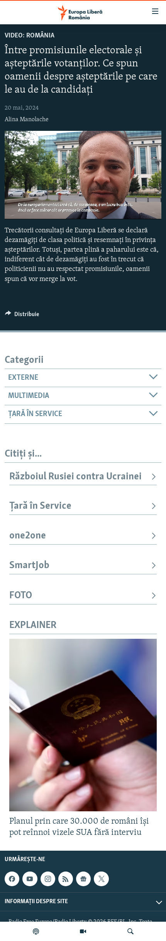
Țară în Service (40, 506)
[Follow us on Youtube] (29, 879)
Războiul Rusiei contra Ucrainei (75, 477)
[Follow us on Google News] (83, 879)
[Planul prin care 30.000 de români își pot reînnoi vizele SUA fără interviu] (83, 725)
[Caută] (130, 931)
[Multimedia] (83, 931)
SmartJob (29, 565)
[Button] (22, 316)
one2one (27, 536)
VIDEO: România (29, 35)
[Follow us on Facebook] (12, 879)
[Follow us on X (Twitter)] (101, 879)
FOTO (20, 596)
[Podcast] (35, 931)
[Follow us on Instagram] (48, 879)
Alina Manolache (27, 120)
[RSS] (65, 879)
